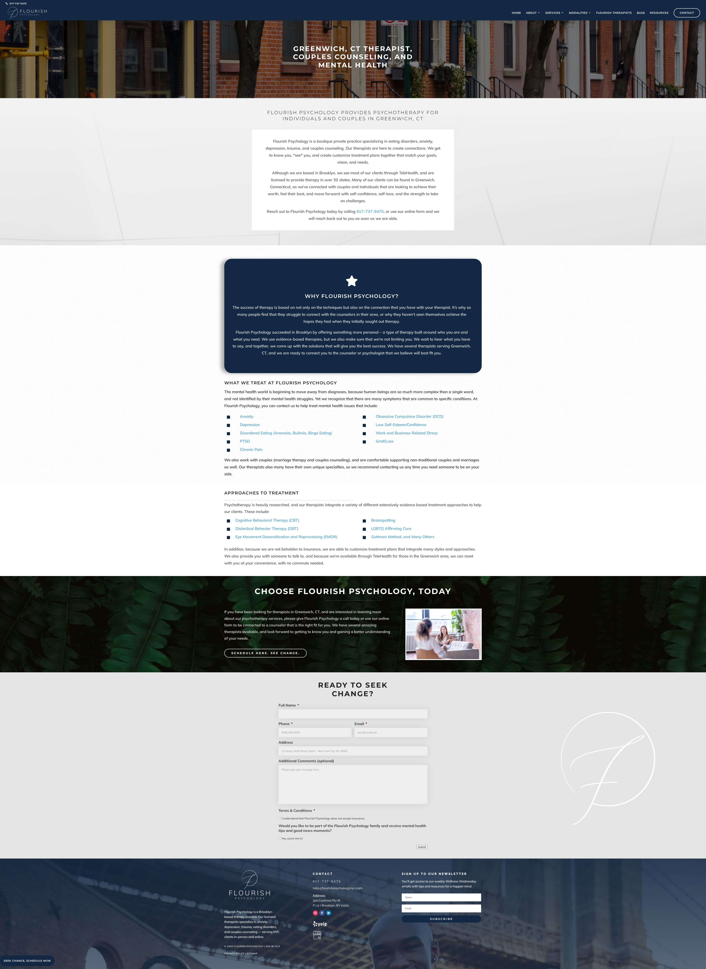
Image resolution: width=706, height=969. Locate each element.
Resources (659, 13)
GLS (277, 946)
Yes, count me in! (292, 838)
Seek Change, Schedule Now (27, 960)
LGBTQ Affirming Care (391, 528)
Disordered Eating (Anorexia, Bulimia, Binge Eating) (286, 432)
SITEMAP (252, 953)
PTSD (245, 441)
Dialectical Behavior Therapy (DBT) (266, 528)
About (531, 13)
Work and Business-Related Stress (407, 432)
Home (516, 13)
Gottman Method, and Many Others (402, 536)
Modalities (578, 13)
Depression (250, 424)
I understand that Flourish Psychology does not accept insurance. (323, 818)
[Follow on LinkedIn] (328, 913)
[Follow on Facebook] (322, 913)
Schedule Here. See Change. (265, 653)
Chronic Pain (251, 449)
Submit (422, 846)
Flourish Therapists (614, 13)
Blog (641, 13)
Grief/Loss (384, 441)
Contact (687, 13)
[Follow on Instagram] (315, 913)
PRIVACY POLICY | (235, 953)
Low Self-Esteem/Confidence (401, 424)
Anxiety (246, 416)
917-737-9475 (18, 3)
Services (552, 13)
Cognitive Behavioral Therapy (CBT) (267, 520)
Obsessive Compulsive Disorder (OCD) (410, 416)
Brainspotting (383, 520)
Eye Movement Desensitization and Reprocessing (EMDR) (286, 536)
